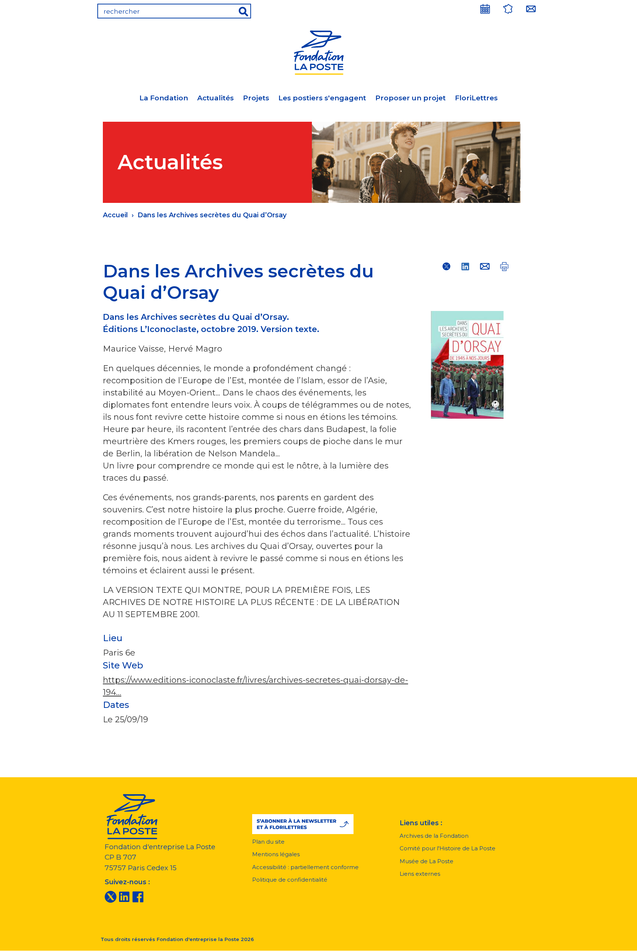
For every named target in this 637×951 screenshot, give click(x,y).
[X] (110, 896)
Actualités (215, 98)
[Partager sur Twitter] (446, 266)
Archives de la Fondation (434, 835)
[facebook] (138, 896)
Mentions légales (276, 854)
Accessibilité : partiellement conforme (305, 867)
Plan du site (268, 841)
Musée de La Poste (426, 861)
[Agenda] (485, 9)
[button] (303, 824)
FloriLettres (476, 98)
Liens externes (420, 873)
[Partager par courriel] (485, 266)
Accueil (115, 215)
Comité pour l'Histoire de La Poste (447, 848)
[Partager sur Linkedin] (465, 266)
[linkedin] (124, 896)
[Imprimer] (504, 266)
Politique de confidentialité (289, 879)
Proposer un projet (410, 98)
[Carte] (508, 9)
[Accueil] (318, 51)
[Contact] (531, 9)
